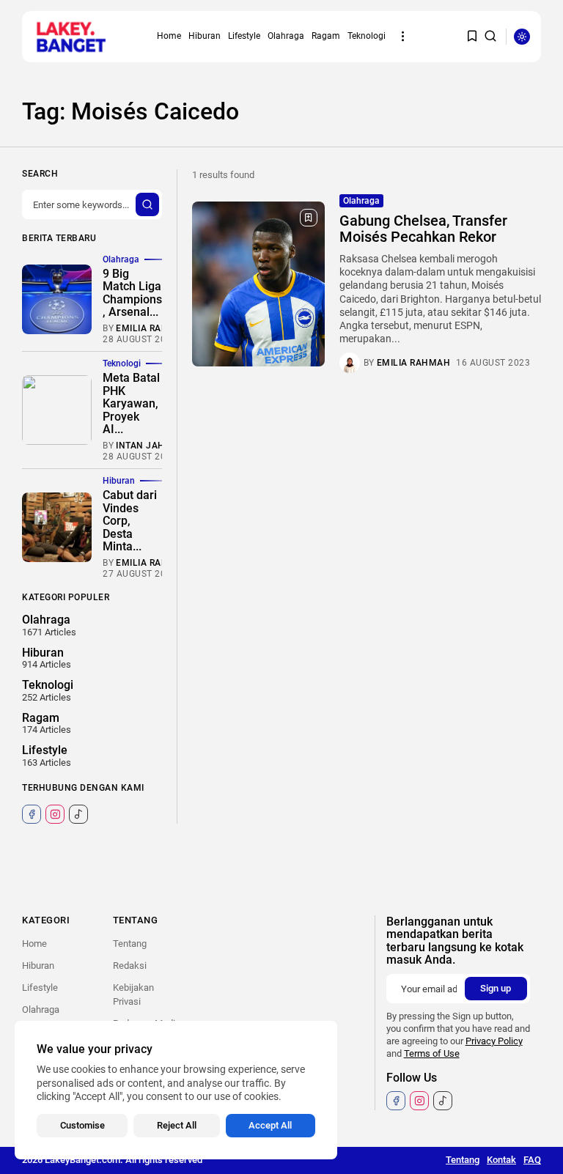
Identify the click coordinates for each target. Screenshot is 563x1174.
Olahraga (286, 36)
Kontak (501, 1159)
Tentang (130, 943)
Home (169, 36)
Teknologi (366, 36)
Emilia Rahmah (414, 362)
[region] (176, 1090)
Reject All (176, 1125)
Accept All (270, 1125)
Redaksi (130, 965)
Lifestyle (244, 36)
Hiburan (204, 36)
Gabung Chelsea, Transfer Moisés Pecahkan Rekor (423, 228)
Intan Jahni (145, 445)
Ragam (326, 36)
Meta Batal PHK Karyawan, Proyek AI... (131, 403)
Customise (82, 1125)
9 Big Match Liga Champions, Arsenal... (132, 293)
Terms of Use (432, 1053)
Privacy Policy (494, 1040)
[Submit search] (147, 204)
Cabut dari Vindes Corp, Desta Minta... (130, 520)
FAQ (532, 1159)
